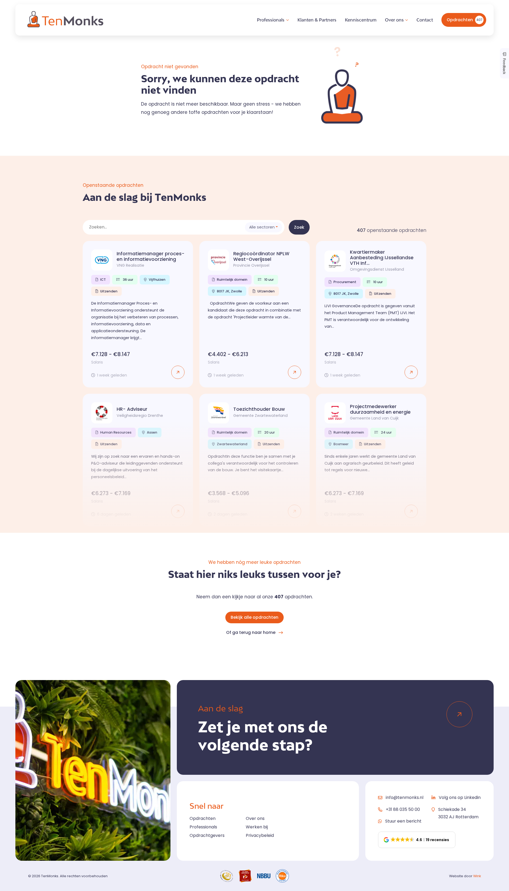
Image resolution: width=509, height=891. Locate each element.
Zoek (299, 227)
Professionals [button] (270, 20)
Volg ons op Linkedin (460, 797)
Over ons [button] (394, 20)
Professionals (203, 827)
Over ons (255, 818)
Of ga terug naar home (250, 632)
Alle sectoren (262, 227)
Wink (477, 876)
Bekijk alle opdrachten (254, 617)
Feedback (504, 65)
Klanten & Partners (316, 20)
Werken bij (257, 827)
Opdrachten (464, 20)
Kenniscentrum (360, 20)
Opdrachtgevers (207, 835)
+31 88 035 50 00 (403, 809)
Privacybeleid (260, 835)
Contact (424, 20)
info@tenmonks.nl (404, 797)
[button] (416, 840)
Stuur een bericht (403, 821)
